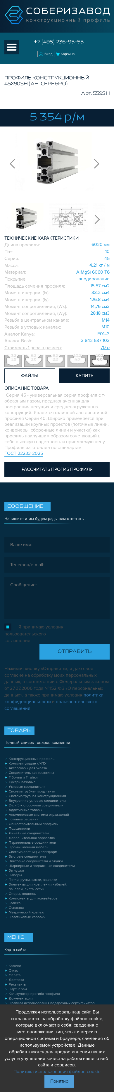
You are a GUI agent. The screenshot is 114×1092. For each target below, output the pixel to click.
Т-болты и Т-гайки (23, 777)
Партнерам (18, 989)
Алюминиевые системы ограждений (39, 815)
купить (84, 376)
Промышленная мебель (28, 847)
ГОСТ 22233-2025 (23, 453)
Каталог (15, 966)
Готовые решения (24, 819)
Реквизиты (18, 984)
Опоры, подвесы (23, 894)
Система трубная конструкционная (37, 796)
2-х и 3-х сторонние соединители (36, 805)
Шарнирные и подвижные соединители (42, 866)
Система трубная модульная (32, 791)
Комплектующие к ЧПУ (27, 763)
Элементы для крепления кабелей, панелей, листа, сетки (38, 886)
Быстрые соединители (27, 856)
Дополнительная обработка (32, 838)
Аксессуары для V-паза (28, 768)
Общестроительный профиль (33, 824)
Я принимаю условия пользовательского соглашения (33, 634)
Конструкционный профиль (31, 759)
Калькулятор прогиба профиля (34, 994)
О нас (13, 970)
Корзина (68, 54)
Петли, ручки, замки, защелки (33, 880)
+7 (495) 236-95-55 (59, 42)
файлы (29, 376)
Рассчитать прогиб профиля (57, 469)
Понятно (59, 1081)
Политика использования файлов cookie (57, 1072)
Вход (48, 54)
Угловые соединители (27, 787)
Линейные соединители (29, 833)
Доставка (16, 980)
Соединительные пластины (31, 773)
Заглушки (16, 870)
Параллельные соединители (32, 842)
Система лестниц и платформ (33, 852)
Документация (21, 998)
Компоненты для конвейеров (33, 898)
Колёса (14, 903)
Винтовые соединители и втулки (36, 861)
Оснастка (16, 908)
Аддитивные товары (25, 810)
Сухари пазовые (22, 782)
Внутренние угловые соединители (37, 801)
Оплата (14, 975)
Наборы (15, 875)
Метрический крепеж (26, 912)
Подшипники (19, 828)
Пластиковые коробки (27, 917)
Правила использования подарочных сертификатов (52, 1003)
